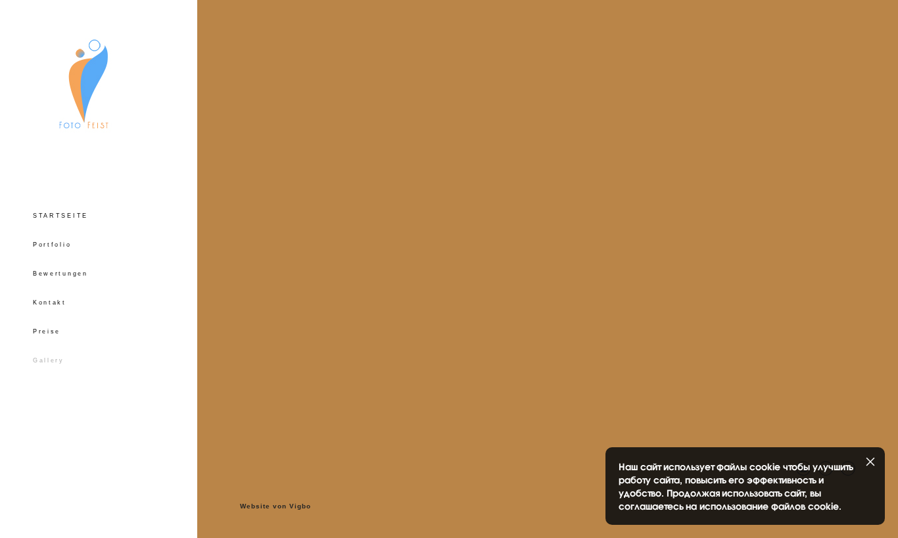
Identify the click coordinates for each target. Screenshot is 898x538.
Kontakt (49, 302)
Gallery (48, 360)
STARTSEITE (60, 215)
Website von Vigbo (275, 506)
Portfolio (52, 244)
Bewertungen (60, 273)
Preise (46, 331)
